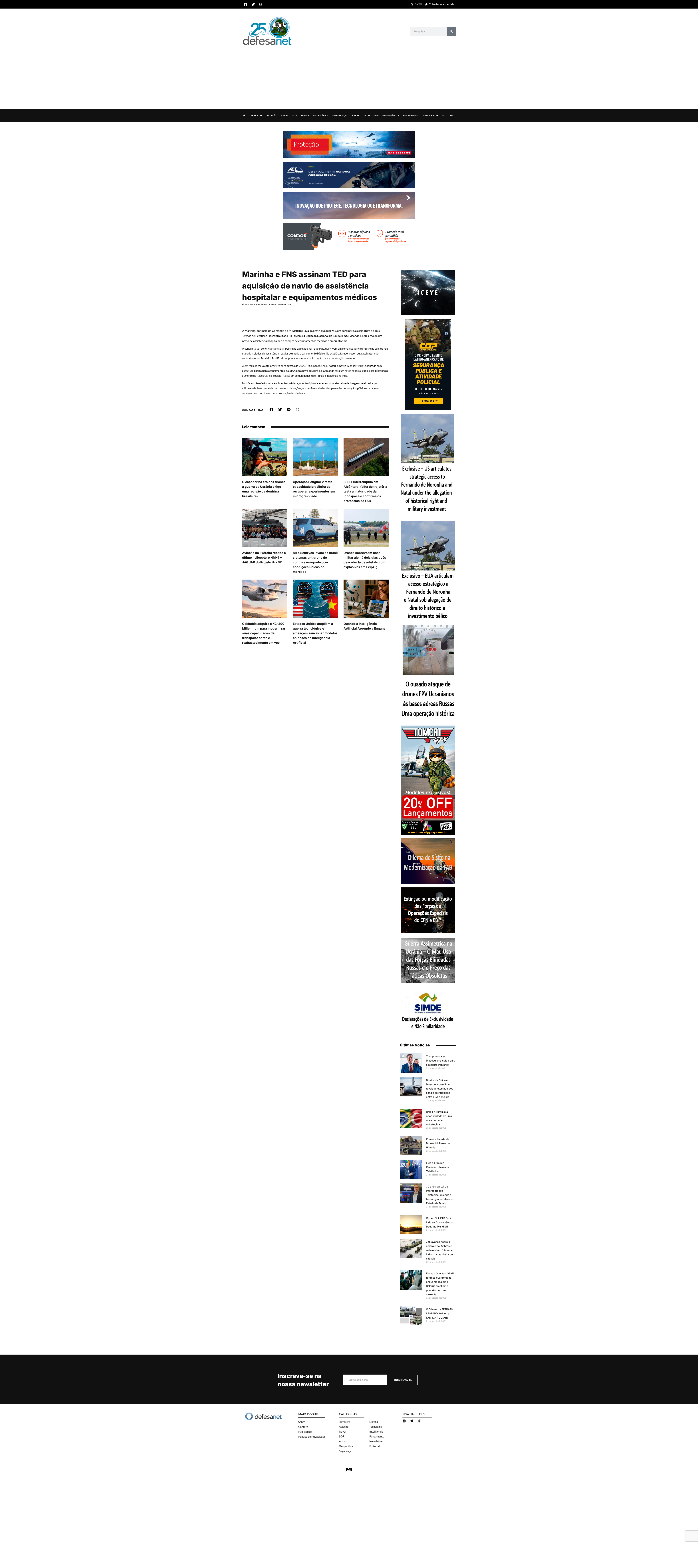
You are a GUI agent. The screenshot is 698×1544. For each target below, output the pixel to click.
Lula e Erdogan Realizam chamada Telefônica (437, 1167)
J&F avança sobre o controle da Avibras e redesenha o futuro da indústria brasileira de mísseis (439, 1250)
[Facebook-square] (245, 4)
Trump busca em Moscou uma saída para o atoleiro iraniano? (440, 1060)
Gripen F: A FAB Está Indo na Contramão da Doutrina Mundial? (439, 1222)
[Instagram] (260, 4)
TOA (289, 304)
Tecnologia (371, 115)
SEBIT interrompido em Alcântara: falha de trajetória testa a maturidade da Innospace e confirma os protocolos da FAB (365, 491)
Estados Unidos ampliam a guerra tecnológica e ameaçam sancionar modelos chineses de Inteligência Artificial (315, 633)
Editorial (448, 115)
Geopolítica (320, 115)
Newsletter (431, 115)
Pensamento (411, 115)
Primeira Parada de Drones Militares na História (438, 1143)
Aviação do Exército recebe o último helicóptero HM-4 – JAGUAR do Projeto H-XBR (264, 557)
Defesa (355, 115)
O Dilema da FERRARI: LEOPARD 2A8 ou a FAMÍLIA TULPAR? (439, 1313)
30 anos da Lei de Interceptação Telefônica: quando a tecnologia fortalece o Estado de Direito (439, 1195)
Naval (285, 115)
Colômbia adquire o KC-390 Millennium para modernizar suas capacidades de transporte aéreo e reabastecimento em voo (263, 633)
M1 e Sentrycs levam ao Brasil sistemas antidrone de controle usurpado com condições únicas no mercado (315, 562)
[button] (271, 409)
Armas (304, 115)
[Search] (451, 31)
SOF (294, 115)
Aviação (271, 115)
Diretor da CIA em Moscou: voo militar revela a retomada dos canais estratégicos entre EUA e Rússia (439, 1088)
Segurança (339, 115)
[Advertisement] (349, 73)
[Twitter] (253, 4)
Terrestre (256, 115)
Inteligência (390, 115)
